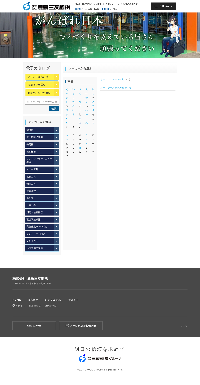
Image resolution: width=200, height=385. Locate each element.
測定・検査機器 (34, 212)
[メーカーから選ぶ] (42, 77)
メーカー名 (118, 79)
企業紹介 (49, 305)
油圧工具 (31, 183)
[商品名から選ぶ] (42, 85)
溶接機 (29, 130)
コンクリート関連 (35, 233)
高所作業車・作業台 (37, 226)
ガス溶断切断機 (34, 137)
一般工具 (31, 205)
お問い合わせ (165, 6)
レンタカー (32, 241)
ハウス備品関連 (34, 248)
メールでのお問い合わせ (83, 325)
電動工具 (31, 176)
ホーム (104, 79)
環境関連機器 (33, 219)
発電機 (29, 144)
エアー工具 (32, 169)
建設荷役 (31, 190)
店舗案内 (73, 299)
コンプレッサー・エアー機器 (39, 160)
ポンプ (29, 198)
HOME (16, 299)
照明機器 (31, 151)
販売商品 (33, 299)
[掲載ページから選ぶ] (42, 93)
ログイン (184, 326)
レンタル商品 (53, 299)
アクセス (20, 305)
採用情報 (33, 305)
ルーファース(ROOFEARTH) (115, 87)
